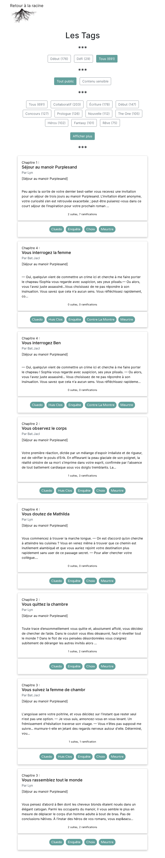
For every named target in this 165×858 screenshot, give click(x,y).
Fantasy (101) (84, 123)
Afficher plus (82, 136)
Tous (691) (107, 59)
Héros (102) (57, 123)
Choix (90, 229)
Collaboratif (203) (67, 104)
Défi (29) (83, 59)
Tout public (65, 81)
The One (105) (129, 114)
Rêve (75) (110, 123)
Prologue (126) (68, 114)
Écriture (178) (99, 104)
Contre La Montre (100, 320)
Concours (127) (37, 114)
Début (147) (127, 104)
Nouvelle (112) (99, 114)
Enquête (74, 229)
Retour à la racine (26, 5)
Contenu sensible (95, 81)
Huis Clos (55, 320)
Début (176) (59, 59)
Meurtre (107, 229)
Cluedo (56, 229)
